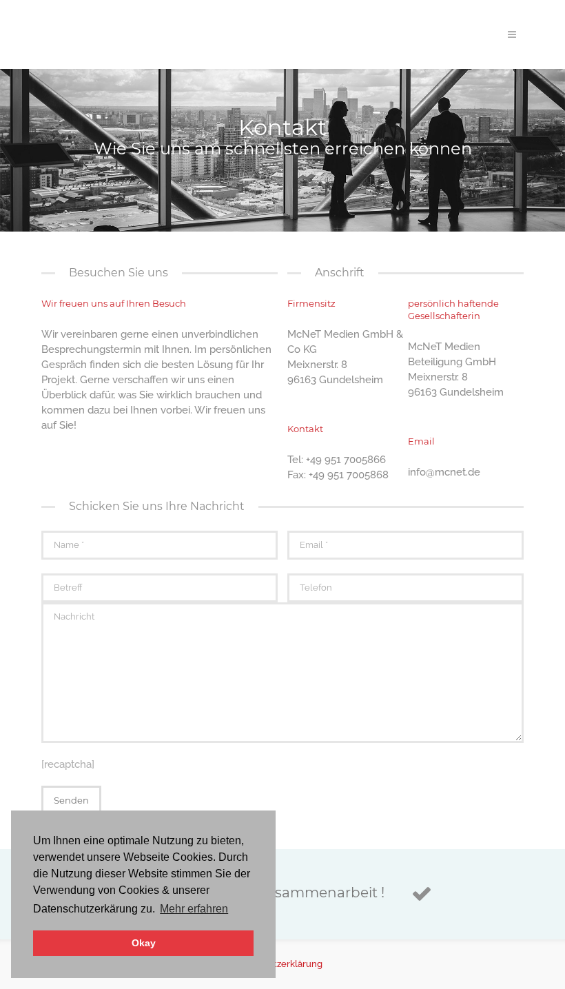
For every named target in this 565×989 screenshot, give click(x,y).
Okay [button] (144, 943)
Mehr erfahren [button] (194, 909)
